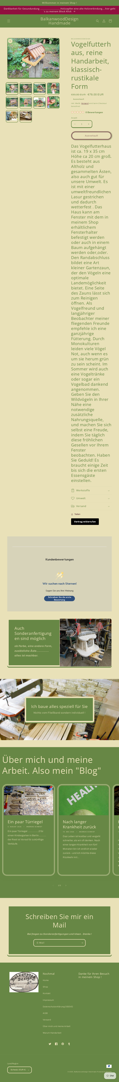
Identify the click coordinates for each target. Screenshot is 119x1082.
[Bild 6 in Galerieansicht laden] (26, 102)
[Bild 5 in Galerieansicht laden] (12, 102)
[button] (9, 21)
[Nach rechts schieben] (66, 885)
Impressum (48, 1000)
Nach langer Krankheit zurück (79, 824)
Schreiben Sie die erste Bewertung (59, 598)
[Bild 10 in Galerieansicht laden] (26, 116)
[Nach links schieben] (53, 885)
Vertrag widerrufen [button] (85, 521)
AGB (45, 1013)
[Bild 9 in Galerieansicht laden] (12, 116)
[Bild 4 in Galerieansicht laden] (53, 88)
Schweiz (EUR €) (18, 1070)
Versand (85, 103)
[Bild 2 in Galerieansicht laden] (26, 88)
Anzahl (74, 118)
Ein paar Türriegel (25, 821)
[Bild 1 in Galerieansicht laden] (12, 88)
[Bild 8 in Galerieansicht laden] (53, 102)
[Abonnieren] (82, 943)
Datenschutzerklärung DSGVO (58, 1007)
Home (46, 980)
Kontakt (46, 993)
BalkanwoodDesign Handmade (85, 1072)
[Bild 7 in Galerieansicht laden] (39, 102)
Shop (45, 987)
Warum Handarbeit (52, 1033)
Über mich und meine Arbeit (56, 1026)
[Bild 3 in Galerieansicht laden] (39, 88)
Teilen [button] (77, 514)
